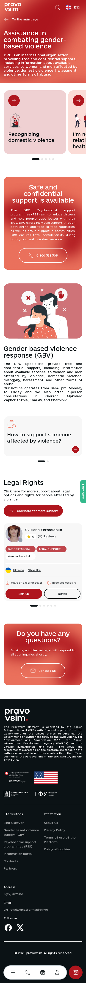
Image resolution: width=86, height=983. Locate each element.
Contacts (11, 861)
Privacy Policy (54, 830)
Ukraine (18, 570)
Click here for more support (37, 510)
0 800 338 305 (47, 255)
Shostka (34, 570)
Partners (10, 868)
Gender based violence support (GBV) (21, 832)
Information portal (18, 853)
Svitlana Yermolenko (43, 530)
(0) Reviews (47, 536)
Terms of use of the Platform (60, 840)
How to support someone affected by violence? (39, 437)
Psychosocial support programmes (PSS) (20, 844)
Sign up (24, 593)
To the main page (25, 19)
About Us (51, 822)
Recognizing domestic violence (31, 137)
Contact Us (47, 670)
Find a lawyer (14, 822)
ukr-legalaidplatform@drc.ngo (26, 909)
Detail (62, 593)
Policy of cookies (57, 849)
